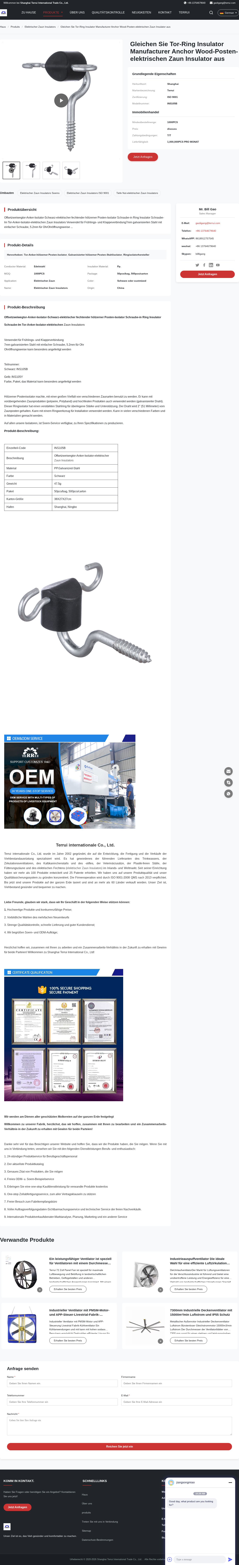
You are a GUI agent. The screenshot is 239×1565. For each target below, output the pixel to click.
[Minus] (230, 1482)
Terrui (184, 12)
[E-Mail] (228, 771)
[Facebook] (204, 265)
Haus (3, 26)
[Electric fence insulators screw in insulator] (61, 100)
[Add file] (169, 1559)
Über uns (77, 12)
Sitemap (86, 1530)
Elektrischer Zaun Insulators (40, 26)
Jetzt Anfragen (207, 274)
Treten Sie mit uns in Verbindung (100, 1521)
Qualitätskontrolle (108, 12)
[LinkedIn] (211, 265)
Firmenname (128, 1376)
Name (11, 1376)
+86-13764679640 (206, 230)
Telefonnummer (15, 1395)
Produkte (51, 12)
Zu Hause (29, 12)
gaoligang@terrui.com (224, 3)
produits (86, 1512)
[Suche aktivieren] (211, 13)
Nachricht (13, 1414)
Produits (15, 26)
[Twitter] (197, 265)
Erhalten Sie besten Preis (68, 1289)
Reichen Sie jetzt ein (119, 1446)
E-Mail (125, 1395)
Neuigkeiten (141, 12)
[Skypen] (228, 782)
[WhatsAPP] (228, 793)
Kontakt (165, 12)
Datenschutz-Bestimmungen (97, 1539)
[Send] (230, 1559)
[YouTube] (218, 265)
